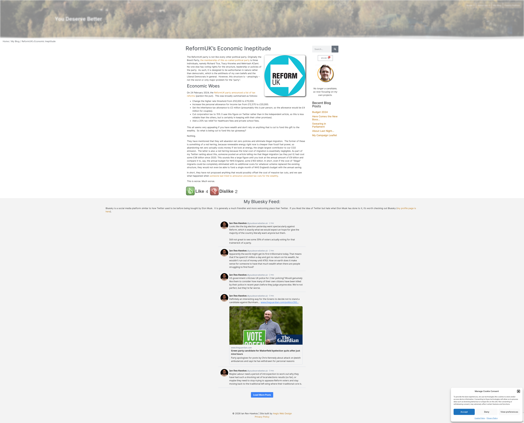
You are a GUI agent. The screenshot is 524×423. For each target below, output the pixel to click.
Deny (486, 412)
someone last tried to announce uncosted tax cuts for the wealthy (244, 175)
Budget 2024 (320, 112)
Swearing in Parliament (319, 125)
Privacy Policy (492, 418)
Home (6, 41)
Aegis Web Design (282, 413)
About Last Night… (323, 130)
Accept (464, 412)
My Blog (15, 41)
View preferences (509, 412)
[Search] (335, 49)
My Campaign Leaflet (324, 135)
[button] (518, 391)
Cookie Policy (480, 418)
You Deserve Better (78, 19)
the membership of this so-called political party (225, 60)
